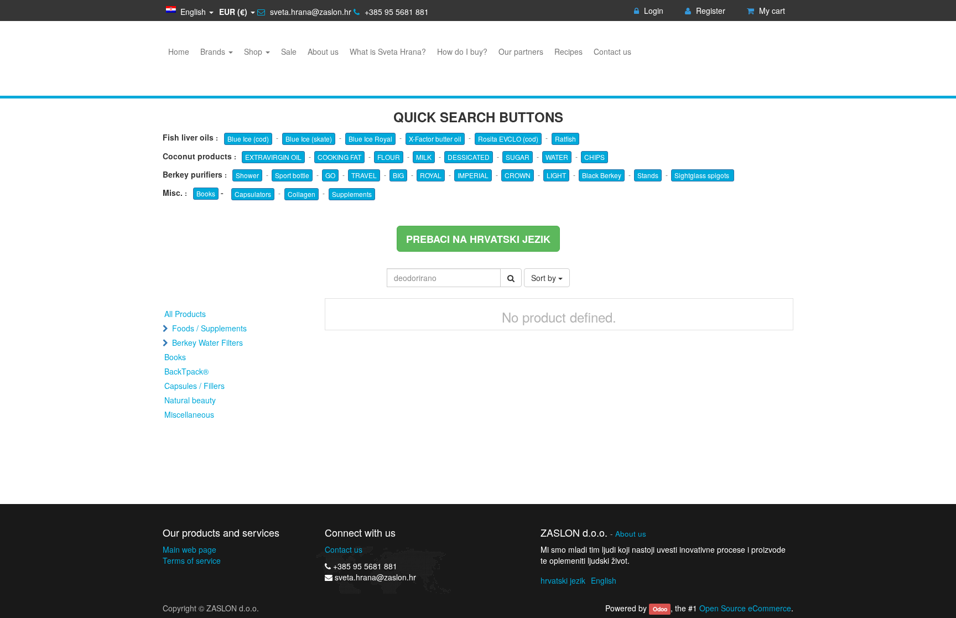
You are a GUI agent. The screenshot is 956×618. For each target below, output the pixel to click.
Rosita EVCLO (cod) (508, 138)
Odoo (660, 609)
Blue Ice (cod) (248, 138)
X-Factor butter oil (435, 138)
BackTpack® (186, 371)
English (603, 580)
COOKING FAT (339, 157)
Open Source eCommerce (745, 608)
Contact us (343, 549)
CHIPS (594, 157)
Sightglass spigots (702, 175)
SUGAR (517, 157)
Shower (247, 175)
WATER (556, 157)
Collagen (301, 194)
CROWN (518, 175)
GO (330, 175)
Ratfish (565, 138)
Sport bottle (292, 175)
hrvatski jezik (563, 580)
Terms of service (192, 560)
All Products (185, 313)
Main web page (189, 549)
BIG (398, 175)
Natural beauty (190, 400)
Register (709, 10)
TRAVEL (364, 175)
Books (205, 193)
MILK (424, 157)
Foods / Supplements (209, 328)
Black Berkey (601, 175)
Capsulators (253, 194)
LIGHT (556, 175)
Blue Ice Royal (370, 138)
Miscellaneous (189, 414)
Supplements (352, 194)
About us (630, 533)
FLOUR (388, 157)
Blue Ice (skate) (308, 138)
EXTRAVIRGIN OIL (273, 157)
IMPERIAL (473, 175)
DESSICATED (469, 157)
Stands (647, 175)
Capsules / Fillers (194, 385)
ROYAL (430, 175)
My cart (771, 10)
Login (652, 10)
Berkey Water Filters (207, 342)
